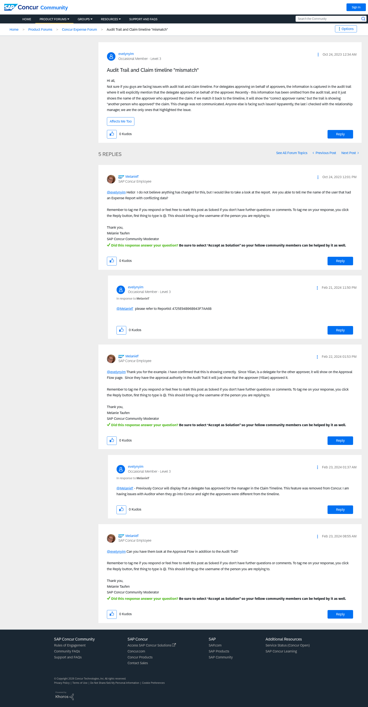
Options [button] (348, 29)
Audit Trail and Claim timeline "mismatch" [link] (137, 29)
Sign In (356, 7)
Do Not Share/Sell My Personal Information (114, 682)
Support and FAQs (68, 657)
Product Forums (40, 29)
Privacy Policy (62, 682)
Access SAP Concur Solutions (150, 645)
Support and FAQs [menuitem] (143, 19)
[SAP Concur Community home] (21, 7)
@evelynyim (116, 192)
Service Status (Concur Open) (288, 645)
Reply (340, 134)
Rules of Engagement (70, 645)
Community (54, 7)
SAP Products (219, 651)
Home (14, 29)
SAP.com (215, 645)
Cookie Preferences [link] (153, 682)
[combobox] (331, 19)
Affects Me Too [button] (121, 121)
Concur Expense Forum (79, 29)
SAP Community (221, 657)
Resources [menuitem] (109, 19)
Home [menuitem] (26, 19)
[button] (318, 54)
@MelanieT (124, 308)
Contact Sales (138, 663)
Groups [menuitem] (84, 19)
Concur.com (136, 651)
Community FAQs (67, 651)
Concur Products (140, 657)
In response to (132, 298)
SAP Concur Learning (281, 651)
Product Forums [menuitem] (53, 19)
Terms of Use (80, 682)
